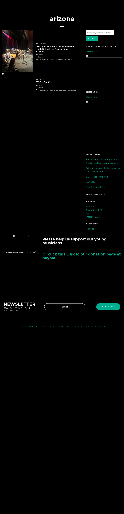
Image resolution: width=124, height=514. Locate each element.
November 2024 (94, 210)
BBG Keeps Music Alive (97, 177)
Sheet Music (92, 97)
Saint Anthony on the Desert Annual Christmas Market (103, 170)
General (90, 229)
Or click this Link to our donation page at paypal (82, 256)
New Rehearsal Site (95, 187)
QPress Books (92, 51)
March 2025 (92, 207)
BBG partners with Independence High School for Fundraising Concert (103, 161)
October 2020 (93, 217)
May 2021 (90, 213)
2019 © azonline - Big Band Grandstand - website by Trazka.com (62, 327)
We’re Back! (91, 182)
